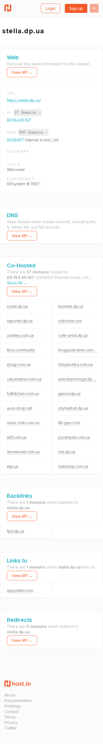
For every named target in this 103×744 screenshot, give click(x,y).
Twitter (10, 728)
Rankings (12, 706)
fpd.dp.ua (15, 531)
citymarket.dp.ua (73, 408)
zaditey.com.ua (20, 335)
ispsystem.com (20, 590)
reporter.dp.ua (20, 320)
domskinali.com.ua (23, 451)
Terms (10, 717)
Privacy (11, 722)
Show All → (17, 283)
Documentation (18, 700)
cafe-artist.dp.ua (73, 335)
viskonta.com (70, 320)
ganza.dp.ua (69, 393)
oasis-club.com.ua (23, 422)
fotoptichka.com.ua (75, 364)
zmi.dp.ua (66, 451)
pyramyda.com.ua (74, 437)
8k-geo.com (69, 422)
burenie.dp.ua (70, 306)
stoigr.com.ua (18, 364)
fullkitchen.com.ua (23, 393)
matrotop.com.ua (73, 466)
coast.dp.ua (17, 306)
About (9, 695)
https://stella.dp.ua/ (24, 100)
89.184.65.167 (19, 120)
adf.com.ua (16, 437)
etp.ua (12, 466)
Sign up (76, 8)
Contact (11, 711)
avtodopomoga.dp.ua (77, 379)
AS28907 (16, 140)
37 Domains (27, 112)
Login (50, 8)
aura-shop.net (19, 408)
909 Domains (33, 132)
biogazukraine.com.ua (78, 350)
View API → (22, 72)
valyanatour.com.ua (24, 379)
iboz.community (21, 350)
